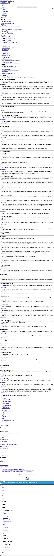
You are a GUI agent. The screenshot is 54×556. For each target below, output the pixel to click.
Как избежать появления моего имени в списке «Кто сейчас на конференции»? (12, 29)
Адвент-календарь (5, 14)
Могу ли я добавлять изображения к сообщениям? (8, 47)
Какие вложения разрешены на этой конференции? (8, 73)
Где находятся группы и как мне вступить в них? (8, 54)
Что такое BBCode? (4, 45)
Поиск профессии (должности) (7, 521)
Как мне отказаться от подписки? (6, 71)
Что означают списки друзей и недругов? (7, 62)
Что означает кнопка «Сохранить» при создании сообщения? (9, 42)
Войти (1, 23)
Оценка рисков (5, 15)
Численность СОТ (5, 524)
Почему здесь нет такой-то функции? (6, 76)
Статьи (3, 496)
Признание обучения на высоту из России (5, 448)
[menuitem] (4, 421)
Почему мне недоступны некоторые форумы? (7, 39)
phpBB (50, 144)
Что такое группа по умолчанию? (6, 56)
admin (5, 437)
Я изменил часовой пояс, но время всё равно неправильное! (9, 30)
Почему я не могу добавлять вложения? (7, 40)
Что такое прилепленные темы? (6, 49)
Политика (1, 483)
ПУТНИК (6, 441)
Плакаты (3, 502)
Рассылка (4, 6)
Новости (2, 1)
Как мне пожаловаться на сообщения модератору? (8, 41)
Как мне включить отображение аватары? (7, 32)
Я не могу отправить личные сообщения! (7, 59)
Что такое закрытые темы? (5, 50)
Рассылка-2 (4, 7)
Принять (27, 484)
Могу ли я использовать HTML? (6, 46)
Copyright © (26, 478)
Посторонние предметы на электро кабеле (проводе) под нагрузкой (8, 444)
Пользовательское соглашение (4, 465)
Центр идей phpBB (43, 384)
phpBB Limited (24, 380)
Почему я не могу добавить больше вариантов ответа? (8, 38)
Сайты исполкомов (5, 11)
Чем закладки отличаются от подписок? (7, 69)
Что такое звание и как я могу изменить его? (7, 33)
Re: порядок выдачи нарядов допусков (5, 440)
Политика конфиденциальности (4, 466)
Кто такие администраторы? (5, 52)
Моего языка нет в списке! (5, 31)
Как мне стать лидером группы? (6, 55)
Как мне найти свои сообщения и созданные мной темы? (9, 67)
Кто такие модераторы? (5, 53)
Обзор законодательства (5, 5)
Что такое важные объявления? (6, 48)
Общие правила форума (3, 462)
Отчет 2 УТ (4, 12)
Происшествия (3, 2)
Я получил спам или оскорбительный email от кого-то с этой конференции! (11, 60)
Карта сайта (1, 461)
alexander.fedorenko (7, 439)
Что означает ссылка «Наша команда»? (6, 57)
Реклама (1, 460)
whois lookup (48, 388)
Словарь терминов (5, 10)
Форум (2, 17)
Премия (4, 533)
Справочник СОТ (5, 518)
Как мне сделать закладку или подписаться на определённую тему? (10, 70)
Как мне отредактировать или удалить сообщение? (8, 36)
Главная (3, 455)
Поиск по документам (4, 16)
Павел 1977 (6, 435)
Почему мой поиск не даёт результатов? (7, 65)
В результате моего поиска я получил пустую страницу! (9, 66)
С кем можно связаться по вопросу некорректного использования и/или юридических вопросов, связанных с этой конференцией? (18, 77)
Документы (2, 3)
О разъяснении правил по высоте (4, 446)
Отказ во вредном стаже (3, 450)
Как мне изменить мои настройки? (6, 28)
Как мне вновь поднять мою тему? (6, 43)
